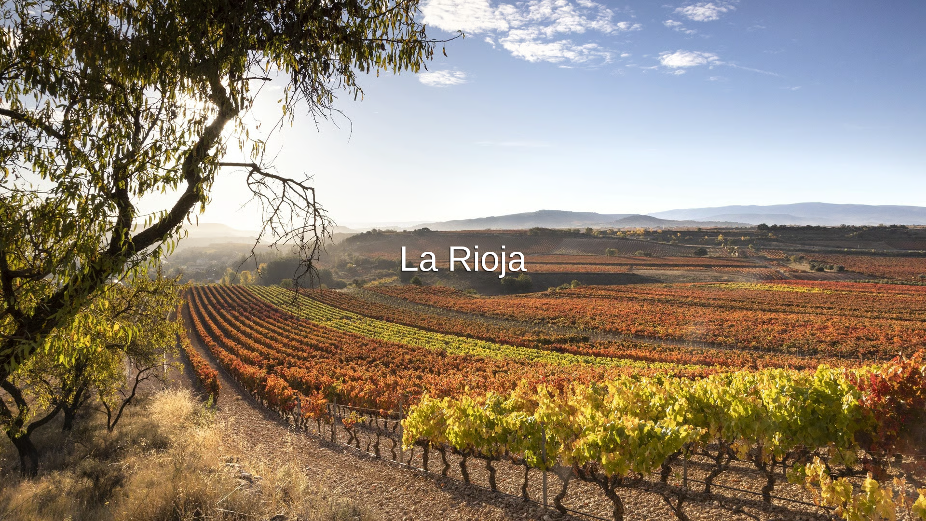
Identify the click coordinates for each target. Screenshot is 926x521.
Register (494, 274)
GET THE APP (438, 274)
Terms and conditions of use (390, 512)
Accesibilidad (566, 512)
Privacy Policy (464, 512)
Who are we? (516, 512)
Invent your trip (463, 248)
